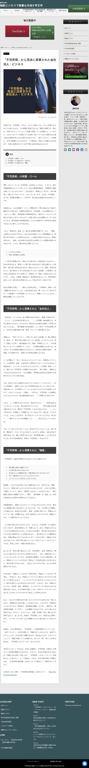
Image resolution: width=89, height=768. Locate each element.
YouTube (17, 31)
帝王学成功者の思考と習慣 (40, 10)
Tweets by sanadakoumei (73, 705)
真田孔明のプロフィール (51, 10)
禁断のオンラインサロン (72, 59)
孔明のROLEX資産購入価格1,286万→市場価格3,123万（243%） (44, 745)
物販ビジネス (69, 38)
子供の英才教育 (69, 48)
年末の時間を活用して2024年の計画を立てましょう (44, 718)
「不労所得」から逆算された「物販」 (18, 163)
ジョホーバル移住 (70, 53)
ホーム (6, 10)
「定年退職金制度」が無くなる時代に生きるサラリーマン (44, 726)
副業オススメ (69, 33)
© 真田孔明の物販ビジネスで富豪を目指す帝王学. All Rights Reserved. (44, 766)
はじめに (17, 10)
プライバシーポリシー (33, 761)
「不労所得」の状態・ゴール (15, 158)
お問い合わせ (62, 10)
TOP (3, 47)
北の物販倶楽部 (7, 748)
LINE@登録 (77, 8)
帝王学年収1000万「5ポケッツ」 (28, 10)
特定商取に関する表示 (55, 761)
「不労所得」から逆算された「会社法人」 (19, 160)
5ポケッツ (7, 47)
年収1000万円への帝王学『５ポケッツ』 (41, 32)
